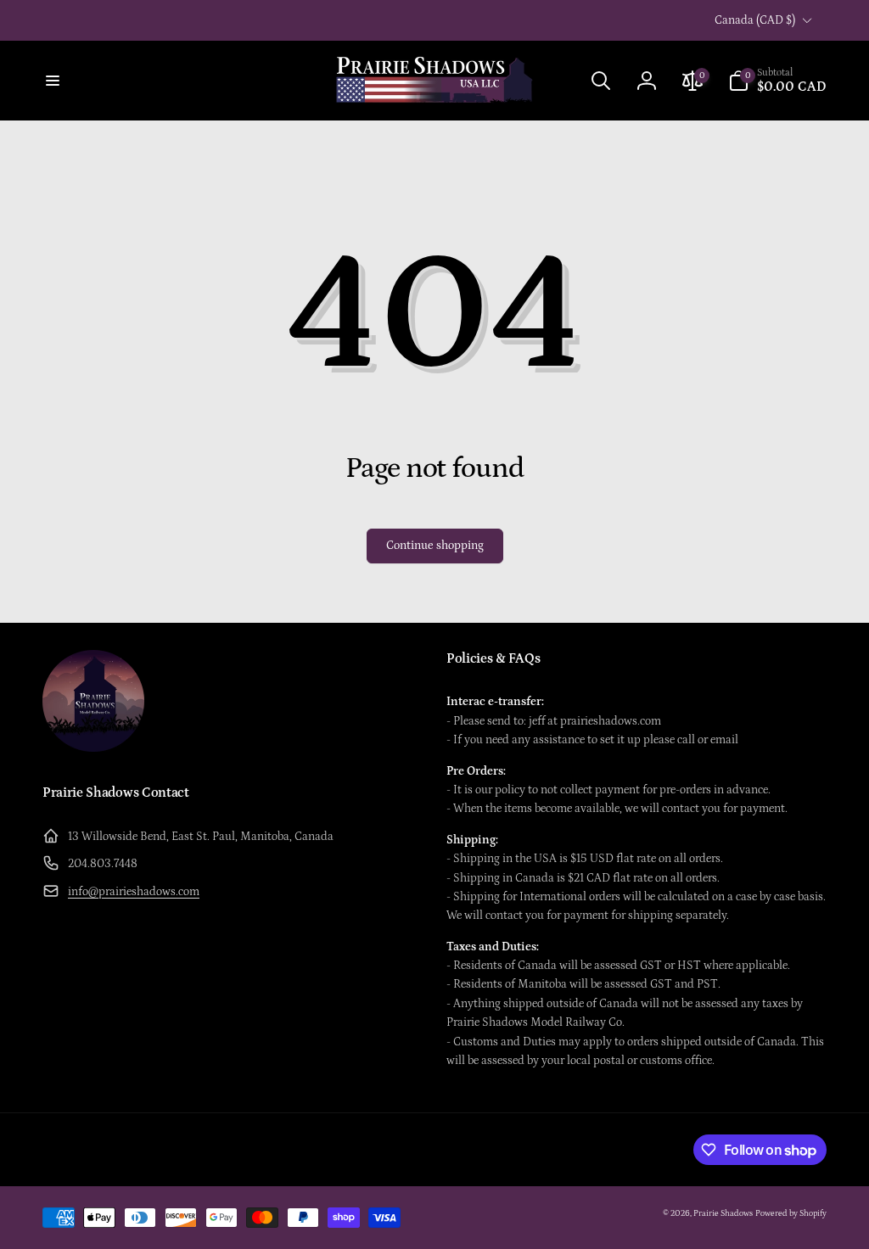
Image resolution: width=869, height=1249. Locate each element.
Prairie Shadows (723, 1213)
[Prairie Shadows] (93, 747)
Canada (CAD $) (755, 20)
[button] (52, 80)
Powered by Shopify (791, 1213)
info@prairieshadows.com (133, 892)
